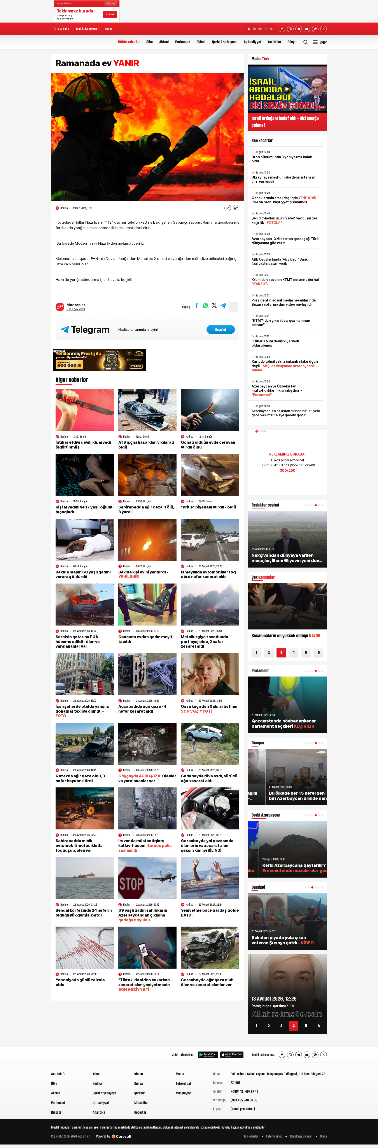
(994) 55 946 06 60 (244, 1100)
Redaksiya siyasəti (87, 28)
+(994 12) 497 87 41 (244, 1091)
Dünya (291, 42)
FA (271, 28)
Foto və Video (62, 28)
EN (254, 28)
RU (260, 28)
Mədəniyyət (184, 1093)
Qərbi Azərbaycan (224, 42)
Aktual (164, 42)
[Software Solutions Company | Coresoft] (121, 1136)
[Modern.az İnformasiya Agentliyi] (68, 1055)
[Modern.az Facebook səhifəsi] (282, 29)
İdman (138, 1073)
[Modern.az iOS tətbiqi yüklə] (231, 1055)
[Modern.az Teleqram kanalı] (298, 29)
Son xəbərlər (250, 1136)
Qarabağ (139, 1093)
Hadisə (97, 1083)
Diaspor (56, 1112)
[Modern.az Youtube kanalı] (307, 29)
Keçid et (220, 329)
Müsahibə (140, 1102)
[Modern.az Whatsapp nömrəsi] (315, 29)
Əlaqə (108, 28)
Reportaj (140, 1112)
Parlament (183, 42)
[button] (306, 505)
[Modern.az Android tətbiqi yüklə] (208, 1055)
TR (265, 28)
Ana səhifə (58, 1073)
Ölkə (149, 42)
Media (180, 1073)
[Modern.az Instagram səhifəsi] (290, 29)
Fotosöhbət (183, 1083)
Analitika (274, 42)
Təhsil (201, 42)
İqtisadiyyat (252, 42)
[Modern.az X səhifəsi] (323, 29)
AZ (249, 28)
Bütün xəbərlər (129, 42)
